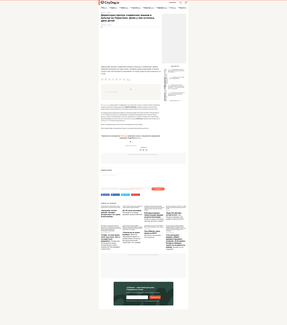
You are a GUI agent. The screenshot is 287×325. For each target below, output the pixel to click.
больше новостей (174, 100)
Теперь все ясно (170, 232)
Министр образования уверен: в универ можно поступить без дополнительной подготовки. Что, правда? (132, 237)
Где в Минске (147, 228)
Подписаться (155, 297)
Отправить (158, 189)
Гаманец (168, 210)
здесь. (139, 138)
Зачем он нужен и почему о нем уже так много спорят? (154, 217)
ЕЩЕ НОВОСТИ (175, 66)
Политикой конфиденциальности (152, 301)
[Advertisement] (174, 26)
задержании (106, 105)
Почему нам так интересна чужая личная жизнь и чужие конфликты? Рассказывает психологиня (110, 242)
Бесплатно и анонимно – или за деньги (153, 234)
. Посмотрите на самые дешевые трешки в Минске (132, 212)
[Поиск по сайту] (181, 2)
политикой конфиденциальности (136, 188)
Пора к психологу (105, 232)
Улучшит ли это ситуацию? (176, 242)
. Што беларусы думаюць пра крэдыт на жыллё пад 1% (174, 216)
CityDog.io (103, 24)
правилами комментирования (126, 189)
